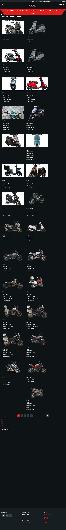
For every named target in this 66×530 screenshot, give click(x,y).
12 (2, 421)
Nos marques (20, 10)
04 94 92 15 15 (62, 4)
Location (57, 10)
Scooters (34, 10)
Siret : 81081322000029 (26, 522)
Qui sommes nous (47, 514)
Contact (33, 13)
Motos (27, 10)
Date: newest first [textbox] (13, 20)
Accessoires (43, 10)
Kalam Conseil (11, 528)
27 (2, 425)
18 (2, 423)
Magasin (12, 10)
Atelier (50, 10)
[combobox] (13, 20)
